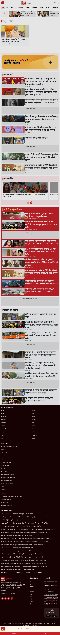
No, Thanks (15, 633)
